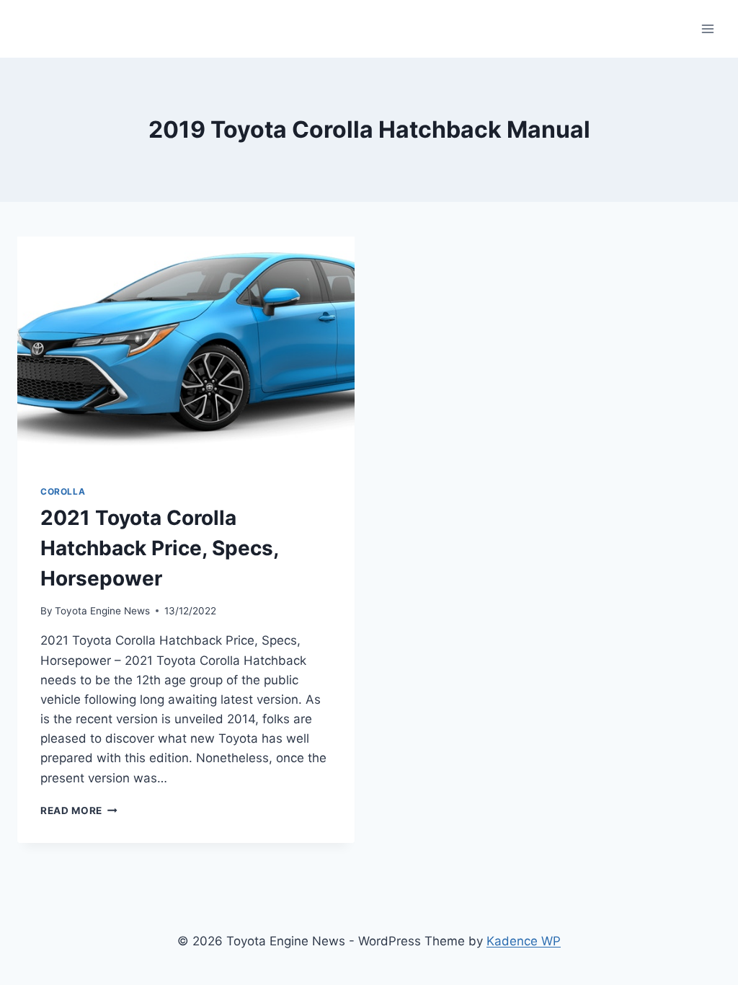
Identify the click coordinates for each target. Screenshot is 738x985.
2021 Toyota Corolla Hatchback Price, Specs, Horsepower (159, 548)
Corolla (62, 491)
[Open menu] (707, 28)
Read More (78, 810)
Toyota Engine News (102, 611)
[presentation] (186, 349)
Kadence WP (523, 941)
